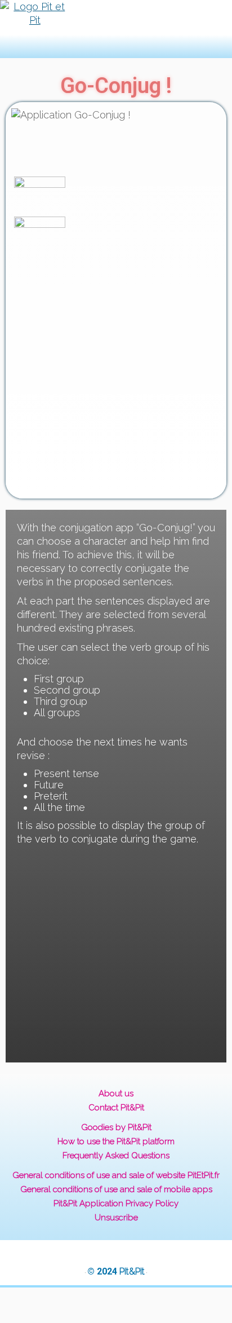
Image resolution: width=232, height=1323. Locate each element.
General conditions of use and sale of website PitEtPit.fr (116, 1175)
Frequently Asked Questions (116, 1155)
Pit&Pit (132, 1271)
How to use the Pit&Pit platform (116, 1141)
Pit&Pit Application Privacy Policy (116, 1203)
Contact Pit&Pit (116, 1107)
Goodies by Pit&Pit (116, 1127)
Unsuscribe (116, 1217)
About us (116, 1093)
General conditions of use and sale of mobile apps (116, 1189)
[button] (98, 29)
